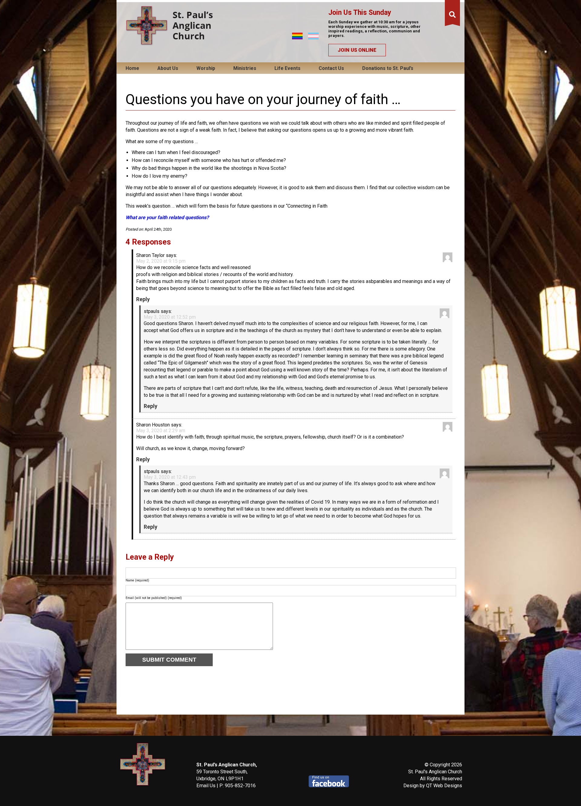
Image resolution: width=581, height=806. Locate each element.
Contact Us (331, 68)
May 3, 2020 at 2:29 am (160, 430)
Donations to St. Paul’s (387, 68)
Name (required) (137, 580)
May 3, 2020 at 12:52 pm (170, 317)
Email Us (205, 785)
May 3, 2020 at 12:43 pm (170, 477)
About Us (167, 68)
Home (132, 68)
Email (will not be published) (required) (154, 598)
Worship (205, 68)
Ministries (244, 68)
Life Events (287, 68)
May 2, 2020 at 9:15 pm (160, 261)
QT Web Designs (444, 785)
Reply (143, 299)
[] (452, 15)
